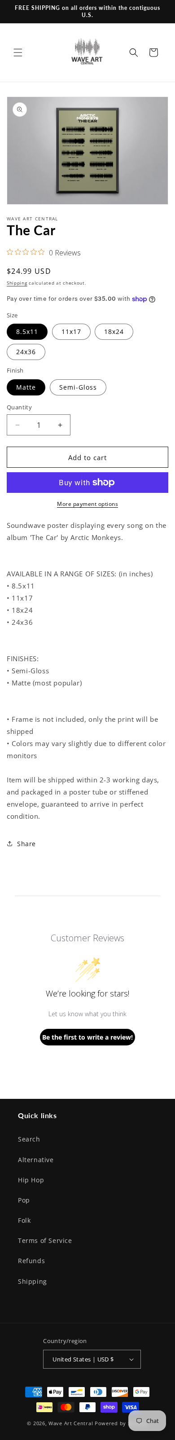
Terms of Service (45, 1240)
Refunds (31, 1260)
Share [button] (26, 843)
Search (29, 1139)
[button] (18, 52)
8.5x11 (27, 331)
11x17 (71, 331)
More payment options (87, 504)
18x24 (114, 331)
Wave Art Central (70, 1423)
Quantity (19, 407)
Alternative (36, 1159)
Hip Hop (31, 1180)
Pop (24, 1200)
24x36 (26, 351)
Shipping (17, 283)
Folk (24, 1220)
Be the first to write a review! (87, 1037)
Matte (26, 387)
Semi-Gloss (78, 387)
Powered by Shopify (121, 1423)
